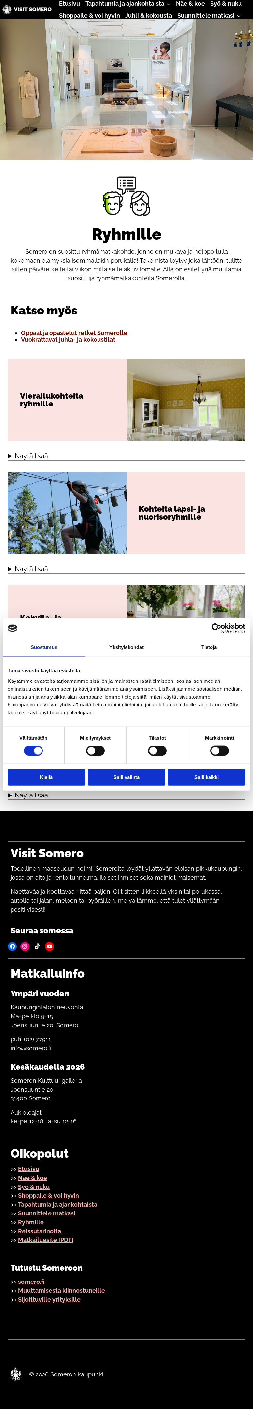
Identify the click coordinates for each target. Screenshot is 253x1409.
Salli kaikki (206, 777)
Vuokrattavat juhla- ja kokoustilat (68, 339)
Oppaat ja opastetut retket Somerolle (74, 332)
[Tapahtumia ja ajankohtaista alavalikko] (168, 3)
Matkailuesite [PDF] (45, 1239)
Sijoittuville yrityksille (49, 1299)
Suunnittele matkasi (46, 1213)
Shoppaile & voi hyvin (48, 1195)
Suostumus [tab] (44, 647)
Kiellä (46, 777)
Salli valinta (126, 777)
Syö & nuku (34, 1186)
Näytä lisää (31, 456)
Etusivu (28, 1169)
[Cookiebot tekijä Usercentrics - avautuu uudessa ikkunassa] (216, 628)
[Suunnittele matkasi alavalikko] (239, 15)
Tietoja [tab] (209, 647)
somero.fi (31, 1281)
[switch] (95, 751)
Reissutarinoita (39, 1231)
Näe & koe (32, 1177)
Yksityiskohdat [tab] (126, 647)
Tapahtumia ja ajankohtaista (57, 1204)
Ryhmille (31, 1222)
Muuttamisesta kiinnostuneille (61, 1290)
